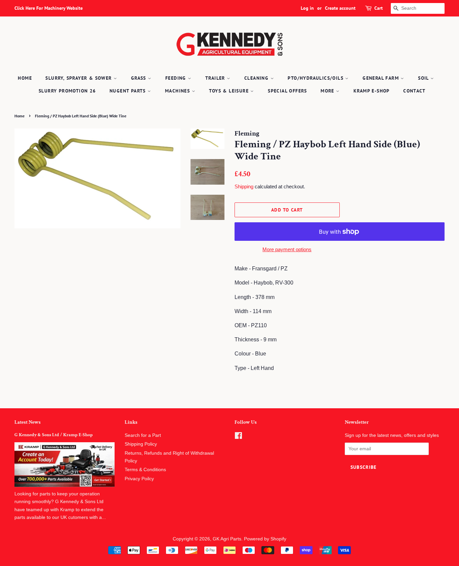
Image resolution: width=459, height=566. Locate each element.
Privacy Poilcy (139, 478)
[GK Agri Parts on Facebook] (238, 437)
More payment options (286, 249)
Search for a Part (143, 435)
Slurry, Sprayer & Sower (79, 78)
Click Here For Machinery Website (48, 8)
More (328, 91)
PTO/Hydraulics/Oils (316, 78)
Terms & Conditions (145, 469)
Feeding (176, 78)
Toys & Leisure (229, 91)
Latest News (27, 422)
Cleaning (257, 78)
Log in (307, 8)
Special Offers (287, 91)
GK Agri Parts (227, 538)
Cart (378, 8)
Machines (178, 91)
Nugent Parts (129, 91)
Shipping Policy (141, 444)
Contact (414, 91)
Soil (424, 78)
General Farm (382, 78)
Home (25, 78)
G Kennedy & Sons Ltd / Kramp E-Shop (53, 435)
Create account (340, 8)
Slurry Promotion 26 (67, 91)
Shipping (244, 186)
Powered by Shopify (265, 538)
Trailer (216, 78)
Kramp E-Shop (371, 91)
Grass (139, 78)
